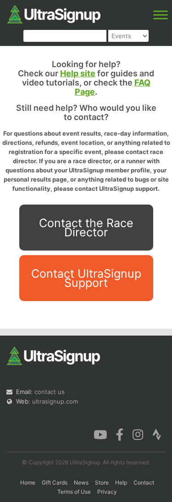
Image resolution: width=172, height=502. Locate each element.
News (81, 482)
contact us (49, 391)
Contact (143, 482)
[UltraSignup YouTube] (100, 434)
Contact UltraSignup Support (86, 278)
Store (102, 482)
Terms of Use (74, 491)
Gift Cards (54, 482)
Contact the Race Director (86, 227)
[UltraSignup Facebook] (119, 434)
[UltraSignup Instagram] (138, 434)
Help (121, 482)
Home (27, 482)
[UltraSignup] (53, 13)
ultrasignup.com (55, 401)
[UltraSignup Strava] (157, 434)
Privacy (107, 491)
